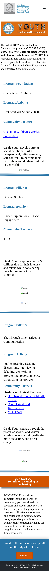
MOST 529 (15, 412)
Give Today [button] (24, 555)
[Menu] (44, 8)
